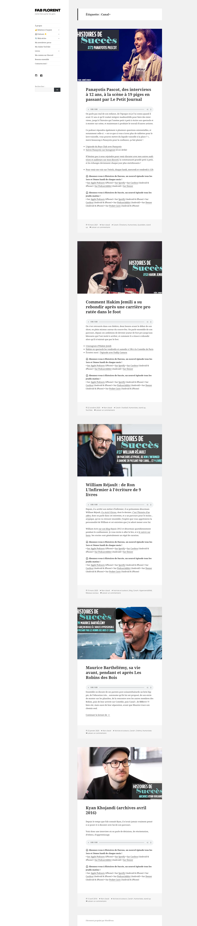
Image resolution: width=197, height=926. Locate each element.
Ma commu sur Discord (44, 55)
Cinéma (139, 730)
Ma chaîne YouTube (42, 47)
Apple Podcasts (98, 199)
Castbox (89, 202)
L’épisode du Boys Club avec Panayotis (104, 146)
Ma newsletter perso (43, 42)
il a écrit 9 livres (108, 512)
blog (130, 590)
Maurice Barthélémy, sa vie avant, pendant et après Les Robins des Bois (113, 672)
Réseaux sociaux (92, 593)
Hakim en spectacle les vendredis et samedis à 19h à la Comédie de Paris (119, 349)
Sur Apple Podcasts (96, 182)
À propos (38, 26)
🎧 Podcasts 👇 (41, 34)
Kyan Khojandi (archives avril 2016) (116, 810)
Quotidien (141, 225)
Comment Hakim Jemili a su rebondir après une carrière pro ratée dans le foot (118, 306)
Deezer (148, 202)
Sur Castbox (132, 182)
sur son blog (104, 528)
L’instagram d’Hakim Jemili (98, 346)
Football (125, 407)
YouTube (89, 410)
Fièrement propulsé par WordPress (100, 920)
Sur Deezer (128, 186)
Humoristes (132, 225)
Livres (37, 51)
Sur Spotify (120, 182)
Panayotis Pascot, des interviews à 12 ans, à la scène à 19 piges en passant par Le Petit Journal (118, 94)
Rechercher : (40, 86)
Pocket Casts (115, 205)
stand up (142, 407)
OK (57, 90)
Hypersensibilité (145, 590)
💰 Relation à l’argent (43, 30)
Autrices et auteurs (120, 590)
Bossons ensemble (42, 59)
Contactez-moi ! (41, 63)
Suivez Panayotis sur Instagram (100, 150)
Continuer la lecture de (98, 715)
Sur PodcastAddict (103, 186)
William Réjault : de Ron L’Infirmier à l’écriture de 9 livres (113, 489)
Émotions (123, 225)
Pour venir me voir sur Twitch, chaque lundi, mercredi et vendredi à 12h (119, 169)
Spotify (122, 199)
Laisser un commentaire (100, 227)
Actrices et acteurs (122, 730)
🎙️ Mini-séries (40, 38)
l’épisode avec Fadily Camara (113, 352)
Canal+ (116, 225)
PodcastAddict (123, 202)
